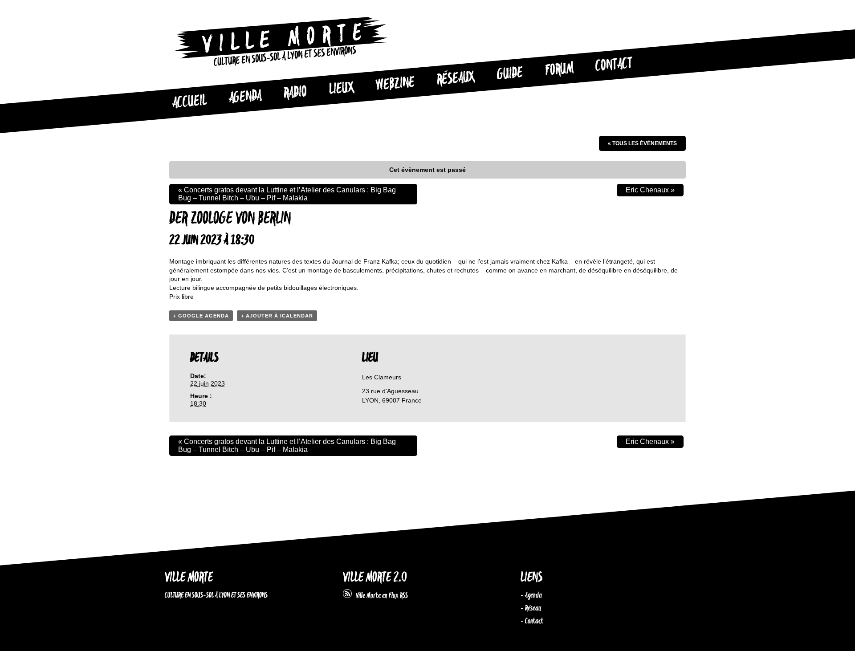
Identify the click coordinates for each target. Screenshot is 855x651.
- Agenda (531, 595)
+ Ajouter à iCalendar (277, 315)
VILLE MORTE (189, 577)
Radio (295, 92)
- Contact (532, 621)
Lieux (341, 89)
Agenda (245, 97)
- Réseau (531, 608)
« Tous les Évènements (642, 143)
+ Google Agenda (201, 315)
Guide (510, 74)
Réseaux (456, 79)
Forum (559, 69)
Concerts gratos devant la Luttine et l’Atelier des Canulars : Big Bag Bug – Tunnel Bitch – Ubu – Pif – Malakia (287, 194)
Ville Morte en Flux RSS (380, 596)
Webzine (395, 84)
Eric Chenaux (650, 190)
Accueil (189, 102)
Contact (614, 65)
